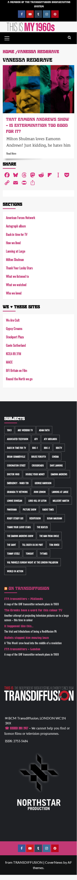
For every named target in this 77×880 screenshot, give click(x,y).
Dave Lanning (56, 465)
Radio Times (48, 509)
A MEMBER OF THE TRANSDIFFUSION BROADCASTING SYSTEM (39, 4)
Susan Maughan (54, 518)
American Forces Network (20, 217)
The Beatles (42, 527)
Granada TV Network (17, 492)
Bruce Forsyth (38, 456)
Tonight (30, 553)
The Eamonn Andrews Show (20, 536)
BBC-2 (47, 447)
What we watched (16, 284)
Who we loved (14, 292)
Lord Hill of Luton (37, 500)
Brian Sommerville (16, 456)
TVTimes (43, 553)
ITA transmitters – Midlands (23, 599)
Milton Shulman (15, 259)
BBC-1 (35, 447)
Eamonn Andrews (59, 474)
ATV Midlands (50, 439)
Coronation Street (16, 465)
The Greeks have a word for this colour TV (33, 610)
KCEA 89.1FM (13, 353)
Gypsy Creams (14, 328)
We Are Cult (13, 319)
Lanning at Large (15, 250)
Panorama (12, 509)
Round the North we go (19, 378)
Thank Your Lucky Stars (19, 267)
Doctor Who (13, 474)
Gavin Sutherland (16, 345)
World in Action (15, 571)
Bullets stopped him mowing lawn (26, 638)
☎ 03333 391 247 (16, 728)
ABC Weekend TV (25, 430)
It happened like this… (18, 626)
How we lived (13, 242)
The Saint (11, 544)
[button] (7, 37)
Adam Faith (44, 430)
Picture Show (29, 509)
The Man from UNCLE (49, 536)
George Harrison (43, 483)
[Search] (69, 37)
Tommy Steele (13, 553)
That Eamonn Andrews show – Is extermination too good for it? (37, 125)
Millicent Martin (61, 500)
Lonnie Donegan (14, 500)
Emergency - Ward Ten (18, 483)
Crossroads (38, 465)
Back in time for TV (17, 234)
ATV (36, 439)
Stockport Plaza (15, 336)
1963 (9, 430)
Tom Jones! (54, 544)
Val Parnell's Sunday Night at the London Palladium (32, 562)
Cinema (55, 456)
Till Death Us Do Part (32, 544)
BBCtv (59, 447)
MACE (9, 361)
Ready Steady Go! (15, 518)
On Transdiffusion (29, 588)
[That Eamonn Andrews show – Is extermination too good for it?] (38, 89)
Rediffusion (35, 518)
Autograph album (16, 225)
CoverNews (53, 862)
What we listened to (17, 276)
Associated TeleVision (17, 439)
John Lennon (40, 492)
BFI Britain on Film (16, 370)
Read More (11, 153)
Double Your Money (35, 474)
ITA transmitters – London (22, 649)
